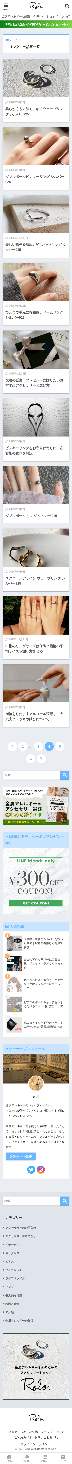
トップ (63, 1461)
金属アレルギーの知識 (16, 16)
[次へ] (41, 758)
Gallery (38, 16)
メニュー (45, 1461)
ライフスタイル (15, 1278)
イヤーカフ (12, 1244)
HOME (9, 1461)
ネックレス (12, 1253)
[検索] (64, 775)
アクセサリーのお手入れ (20, 1227)
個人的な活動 (13, 1295)
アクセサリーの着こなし (20, 1236)
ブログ (65, 16)
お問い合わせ (44, 1437)
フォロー (27, 1461)
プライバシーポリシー (35, 1444)
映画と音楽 (12, 1303)
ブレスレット (13, 1270)
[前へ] (12, 746)
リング (9, 1286)
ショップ (52, 16)
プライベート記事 (21, 1156)
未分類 (9, 1312)
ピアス (9, 1261)
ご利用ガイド (23, 1437)
